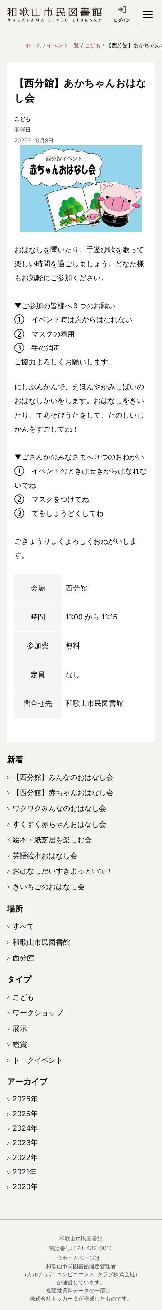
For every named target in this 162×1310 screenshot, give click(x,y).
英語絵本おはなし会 (45, 855)
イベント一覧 (63, 45)
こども (93, 45)
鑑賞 (20, 1044)
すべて (23, 926)
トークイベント (38, 1059)
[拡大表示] (81, 188)
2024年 (25, 1128)
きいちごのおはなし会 (49, 886)
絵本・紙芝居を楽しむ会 (52, 839)
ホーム (33, 45)
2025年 (25, 1114)
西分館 (23, 957)
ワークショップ (38, 1012)
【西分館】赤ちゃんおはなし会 (63, 792)
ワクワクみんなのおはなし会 (59, 808)
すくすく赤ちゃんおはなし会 (59, 823)
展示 (20, 1028)
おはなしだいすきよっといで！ (63, 870)
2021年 (24, 1172)
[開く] (147, 14)
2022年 (25, 1157)
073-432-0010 (93, 1248)
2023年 (25, 1142)
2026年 (25, 1099)
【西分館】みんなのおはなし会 (63, 777)
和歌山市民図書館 (41, 941)
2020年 (25, 1187)
